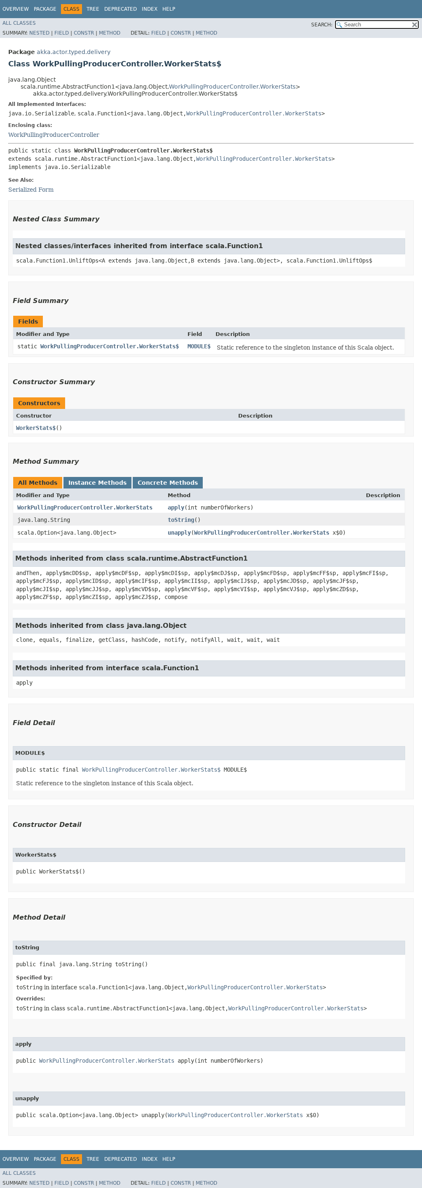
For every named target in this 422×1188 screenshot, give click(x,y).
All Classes (19, 23)
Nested (39, 33)
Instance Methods (97, 482)
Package (45, 9)
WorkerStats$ (36, 428)
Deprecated (120, 9)
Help (168, 9)
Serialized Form (31, 189)
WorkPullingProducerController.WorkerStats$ (109, 346)
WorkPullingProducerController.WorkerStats (232, 86)
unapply (179, 532)
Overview (15, 9)
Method (109, 33)
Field (61, 33)
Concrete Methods (168, 482)
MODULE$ (199, 346)
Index (149, 9)
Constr (84, 33)
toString (181, 520)
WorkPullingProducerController (53, 134)
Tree (93, 9)
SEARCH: (322, 25)
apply (176, 507)
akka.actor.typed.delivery (73, 52)
